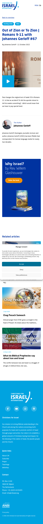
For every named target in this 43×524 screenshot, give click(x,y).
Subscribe (5, 459)
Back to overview (8, 18)
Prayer (4, 461)
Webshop (5, 467)
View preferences (21, 275)
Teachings (5, 464)
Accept (21, 264)
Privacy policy (5, 512)
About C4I (5, 456)
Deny (21, 269)
